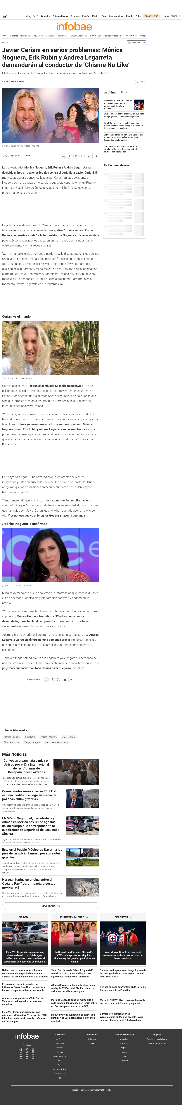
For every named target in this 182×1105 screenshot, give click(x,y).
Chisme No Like (11, 742)
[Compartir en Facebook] (69, 156)
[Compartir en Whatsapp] (63, 156)
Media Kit (124, 1061)
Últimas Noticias (59, 1074)
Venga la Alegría (32, 742)
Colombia (75, 16)
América (59, 1039)
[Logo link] (74, 26)
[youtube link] (21, 1056)
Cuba (138, 16)
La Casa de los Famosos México (110, 36)
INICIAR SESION (171, 16)
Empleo (92, 1043)
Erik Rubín (30, 737)
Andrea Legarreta (49, 737)
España (85, 16)
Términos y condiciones (157, 1039)
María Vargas (56, 36)
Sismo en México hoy (21, 36)
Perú (104, 16)
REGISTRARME (151, 16)
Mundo (129, 16)
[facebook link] (21, 1050)
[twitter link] (27, 1050)
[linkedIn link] (33, 1056)
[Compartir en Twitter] (75, 156)
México (95, 16)
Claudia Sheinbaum (72, 36)
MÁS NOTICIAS (50, 905)
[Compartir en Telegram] (88, 156)
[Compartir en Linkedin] (82, 156)
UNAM (34, 36)
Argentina (45, 16)
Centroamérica (116, 16)
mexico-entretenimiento (56, 742)
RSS (59, 1078)
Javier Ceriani (68, 737)
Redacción (92, 1039)
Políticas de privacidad (157, 1043)
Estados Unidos (60, 16)
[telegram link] (27, 1056)
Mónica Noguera (12, 737)
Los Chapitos (43, 36)
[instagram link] (33, 1050)
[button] (5, 16)
